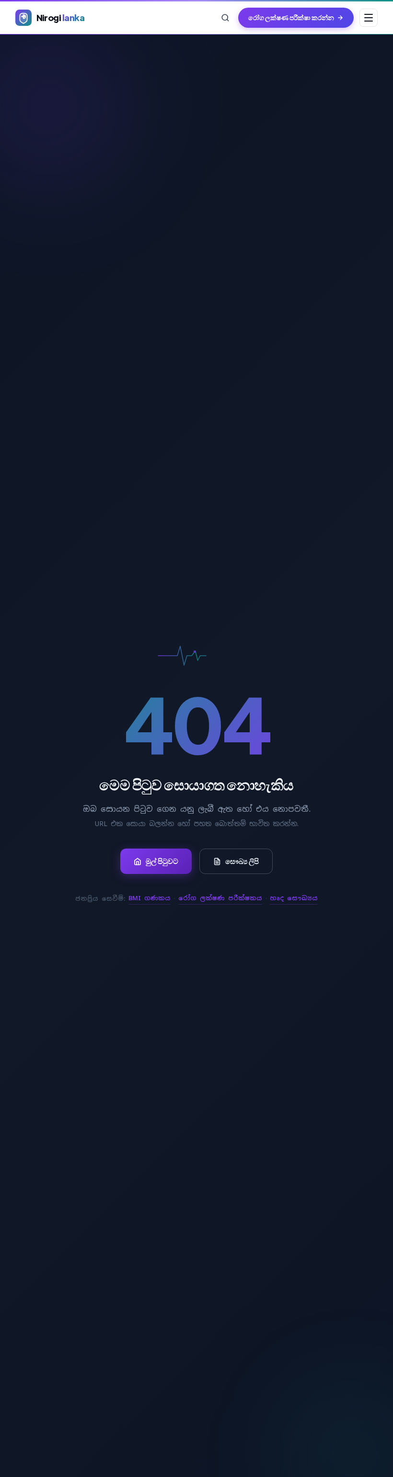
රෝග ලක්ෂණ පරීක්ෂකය (220, 898)
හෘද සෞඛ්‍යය (294, 898)
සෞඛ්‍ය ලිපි (242, 861)
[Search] (225, 18)
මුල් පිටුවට (162, 861)
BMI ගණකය (149, 898)
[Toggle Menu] (368, 18)
